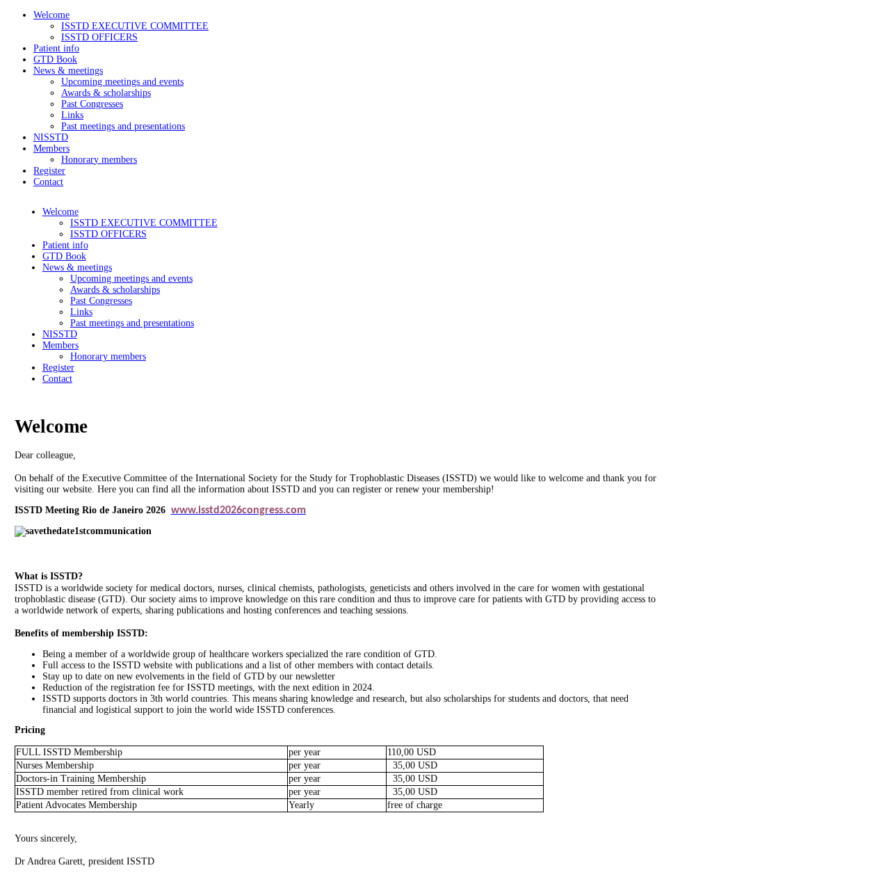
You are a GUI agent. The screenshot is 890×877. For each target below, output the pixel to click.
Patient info (56, 48)
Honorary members (99, 159)
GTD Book (55, 59)
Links (72, 115)
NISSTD (50, 137)
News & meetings (68, 70)
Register (49, 171)
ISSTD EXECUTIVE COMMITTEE (135, 26)
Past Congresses (92, 104)
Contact (48, 182)
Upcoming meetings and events (122, 82)
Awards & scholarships (106, 93)
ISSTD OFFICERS (99, 37)
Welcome (51, 15)
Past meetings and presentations (123, 126)
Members (51, 148)
